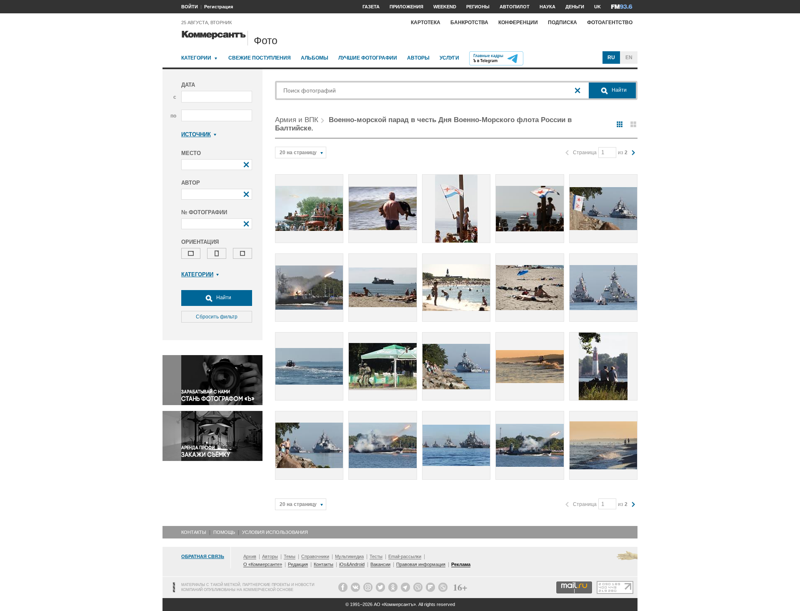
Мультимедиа (349, 556)
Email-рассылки (404, 556)
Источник (196, 134)
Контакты (193, 532)
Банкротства (469, 22)
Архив (249, 556)
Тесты (376, 556)
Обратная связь (202, 556)
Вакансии (380, 564)
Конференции (518, 22)
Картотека (425, 22)
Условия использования (275, 532)
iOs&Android (352, 564)
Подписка (562, 22)
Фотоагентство (609, 22)
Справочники (315, 556)
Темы (289, 556)
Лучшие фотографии (367, 58)
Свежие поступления (259, 58)
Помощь (224, 532)
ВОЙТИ (189, 6)
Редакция (298, 564)
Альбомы (314, 58)
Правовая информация (420, 564)
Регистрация (218, 6)
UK (597, 6)
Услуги (449, 58)
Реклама (460, 564)
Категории (196, 58)
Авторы (418, 58)
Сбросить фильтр (217, 317)
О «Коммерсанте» (262, 564)
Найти (223, 297)
